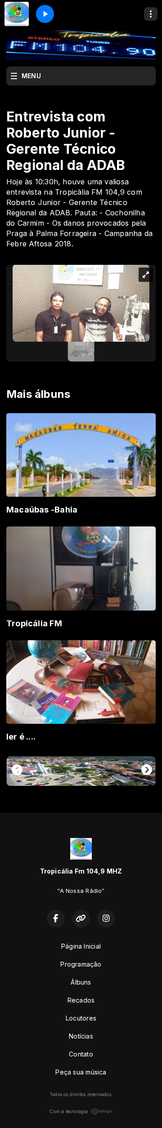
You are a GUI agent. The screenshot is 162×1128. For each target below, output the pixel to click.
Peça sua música (80, 1072)
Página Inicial (81, 946)
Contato (81, 1054)
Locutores (81, 1018)
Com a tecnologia (69, 1111)
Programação (80, 964)
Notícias (81, 1036)
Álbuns (81, 982)
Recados (81, 1000)
